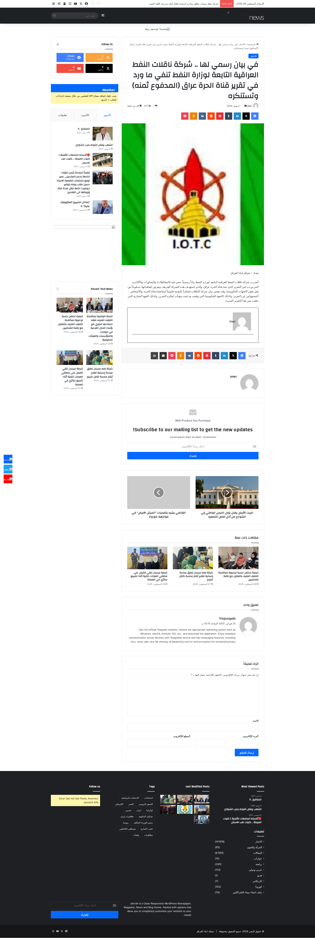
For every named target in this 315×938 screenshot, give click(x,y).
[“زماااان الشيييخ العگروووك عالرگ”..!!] (103, 207)
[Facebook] (8, 459)
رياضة (259, 864)
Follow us (94, 786)
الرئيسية (251, 44)
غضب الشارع (147, 828)
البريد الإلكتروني (250, 736)
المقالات (257, 852)
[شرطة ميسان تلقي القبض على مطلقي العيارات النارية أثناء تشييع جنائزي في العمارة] (147, 558)
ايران (139, 810)
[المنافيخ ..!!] (103, 133)
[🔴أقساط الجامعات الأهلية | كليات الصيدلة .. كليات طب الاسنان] (103, 160)
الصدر (131, 804)
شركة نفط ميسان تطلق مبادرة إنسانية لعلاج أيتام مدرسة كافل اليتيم (196, 576)
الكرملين (119, 804)
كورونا (258, 886)
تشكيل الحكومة (146, 816)
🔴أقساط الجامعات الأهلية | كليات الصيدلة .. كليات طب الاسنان (74, 159)
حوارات (258, 858)
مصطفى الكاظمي (127, 828)
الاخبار (242, 44)
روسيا (126, 822)
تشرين (128, 810)
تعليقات (62, 115)
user (249, 105)
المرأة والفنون (254, 847)
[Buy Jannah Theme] (157, 29)
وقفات (136, 835)
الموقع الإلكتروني (181, 736)
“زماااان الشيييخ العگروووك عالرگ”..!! (75, 204)
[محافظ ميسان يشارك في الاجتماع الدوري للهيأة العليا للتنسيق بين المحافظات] (168, 809)
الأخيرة (85, 115)
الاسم (255, 720)
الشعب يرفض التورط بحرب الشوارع (94, 145)
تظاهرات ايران (127, 816)
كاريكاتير (257, 881)
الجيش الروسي (146, 804)
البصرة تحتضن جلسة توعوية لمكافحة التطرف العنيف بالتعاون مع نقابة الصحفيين (238, 576)
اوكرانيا (149, 810)
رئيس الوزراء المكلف (143, 822)
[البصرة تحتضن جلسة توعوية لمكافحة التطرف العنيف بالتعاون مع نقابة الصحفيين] (238, 558)
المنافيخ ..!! (84, 128)
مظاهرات (148, 835)
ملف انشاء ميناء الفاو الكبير (247, 892)
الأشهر (107, 115)
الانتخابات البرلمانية (130, 797)
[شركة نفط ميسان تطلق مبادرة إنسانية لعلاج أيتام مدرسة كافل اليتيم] (193, 558)
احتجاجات (148, 797)
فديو (259, 875)
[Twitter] (8, 469)
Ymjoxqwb (227, 618)
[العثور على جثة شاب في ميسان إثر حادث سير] (185, 809)
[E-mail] (252, 340)
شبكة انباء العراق (205, 931)
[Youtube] (8, 479)
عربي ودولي (255, 869)
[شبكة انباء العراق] (237, 15)
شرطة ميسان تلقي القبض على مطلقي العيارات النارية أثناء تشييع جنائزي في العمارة (149, 576)
